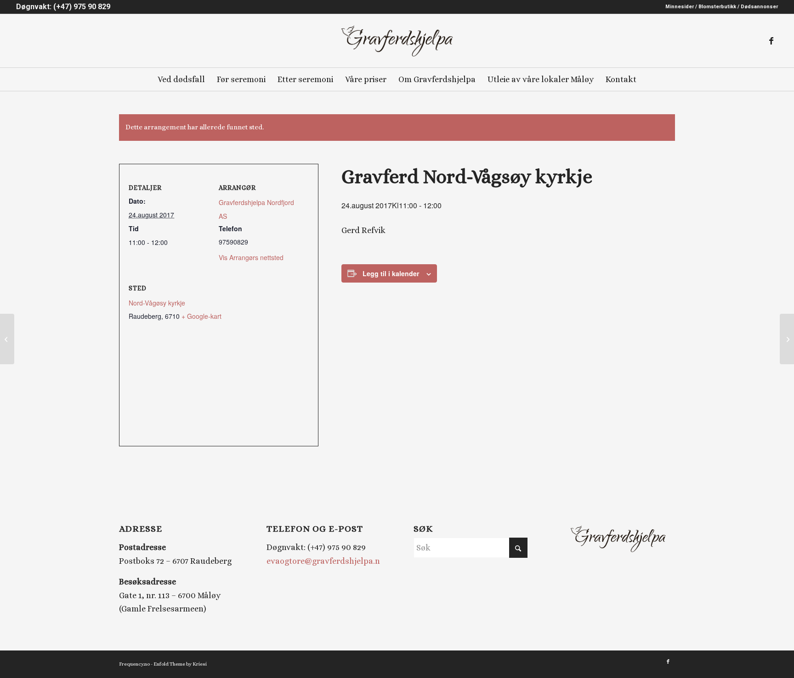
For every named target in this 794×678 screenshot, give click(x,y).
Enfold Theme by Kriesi (180, 664)
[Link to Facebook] (771, 41)
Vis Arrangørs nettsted (251, 257)
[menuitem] (719, 7)
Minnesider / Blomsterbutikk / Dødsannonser (721, 7)
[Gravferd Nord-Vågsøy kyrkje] (7, 339)
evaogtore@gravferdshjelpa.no (326, 561)
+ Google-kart (201, 316)
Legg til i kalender (391, 273)
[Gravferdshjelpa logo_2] (397, 40)
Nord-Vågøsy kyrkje (157, 302)
